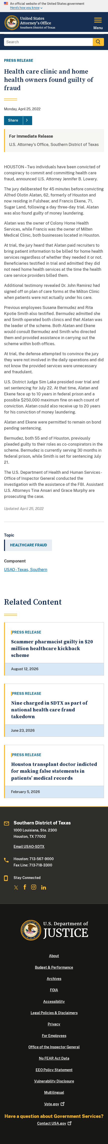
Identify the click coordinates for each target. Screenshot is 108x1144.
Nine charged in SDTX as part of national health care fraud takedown (49, 710)
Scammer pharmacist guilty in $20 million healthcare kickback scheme (52, 649)
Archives (54, 979)
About (54, 956)
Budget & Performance (54, 967)
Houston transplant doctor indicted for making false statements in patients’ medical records (54, 771)
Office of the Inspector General (54, 1047)
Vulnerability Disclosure (54, 1081)
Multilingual (54, 1092)
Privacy (54, 1024)
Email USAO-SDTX (29, 847)
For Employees (54, 1036)
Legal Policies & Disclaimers (54, 1013)
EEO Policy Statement (54, 1070)
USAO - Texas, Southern (25, 569)
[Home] (30, 29)
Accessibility (54, 1002)
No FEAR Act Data (54, 1058)
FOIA (54, 990)
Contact (51, 1123)
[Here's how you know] (54, 6)
